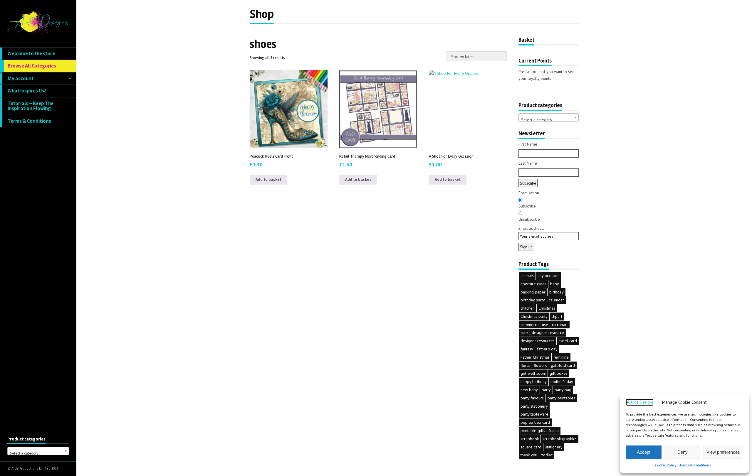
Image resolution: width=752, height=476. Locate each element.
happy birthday (534, 381)
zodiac (547, 455)
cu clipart (560, 324)
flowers (540, 365)
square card (531, 447)
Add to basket (268, 179)
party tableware (534, 414)
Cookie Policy (666, 465)
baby (554, 283)
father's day (547, 349)
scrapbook (530, 438)
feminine (561, 357)
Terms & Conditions (695, 465)
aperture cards (533, 283)
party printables (561, 398)
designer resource (548, 332)
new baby (529, 389)
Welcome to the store (31, 53)
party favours (532, 398)
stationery (554, 447)
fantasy (527, 349)
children (528, 308)
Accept (643, 452)
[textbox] (38, 453)
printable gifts (533, 430)
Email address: (531, 228)
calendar (556, 300)
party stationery (534, 406)
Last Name (527, 163)
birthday (556, 292)
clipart (556, 316)
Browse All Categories (32, 66)
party (546, 389)
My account (20, 78)
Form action (528, 192)
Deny (682, 452)
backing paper (533, 292)
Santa (554, 430)
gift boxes (559, 373)
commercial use (534, 324)
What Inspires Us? (27, 91)
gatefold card (563, 365)
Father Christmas (535, 357)
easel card (567, 340)
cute (524, 332)
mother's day (561, 381)
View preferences (723, 452)
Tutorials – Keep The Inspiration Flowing (30, 106)
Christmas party (534, 316)
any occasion (549, 275)
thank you (529, 455)
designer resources (538, 340)
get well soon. (533, 373)
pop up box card (535, 422)
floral (525, 365)
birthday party (533, 300)
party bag (563, 389)
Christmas (546, 308)
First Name (527, 144)
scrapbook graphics (560, 438)
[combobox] (38, 451)
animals (527, 275)
